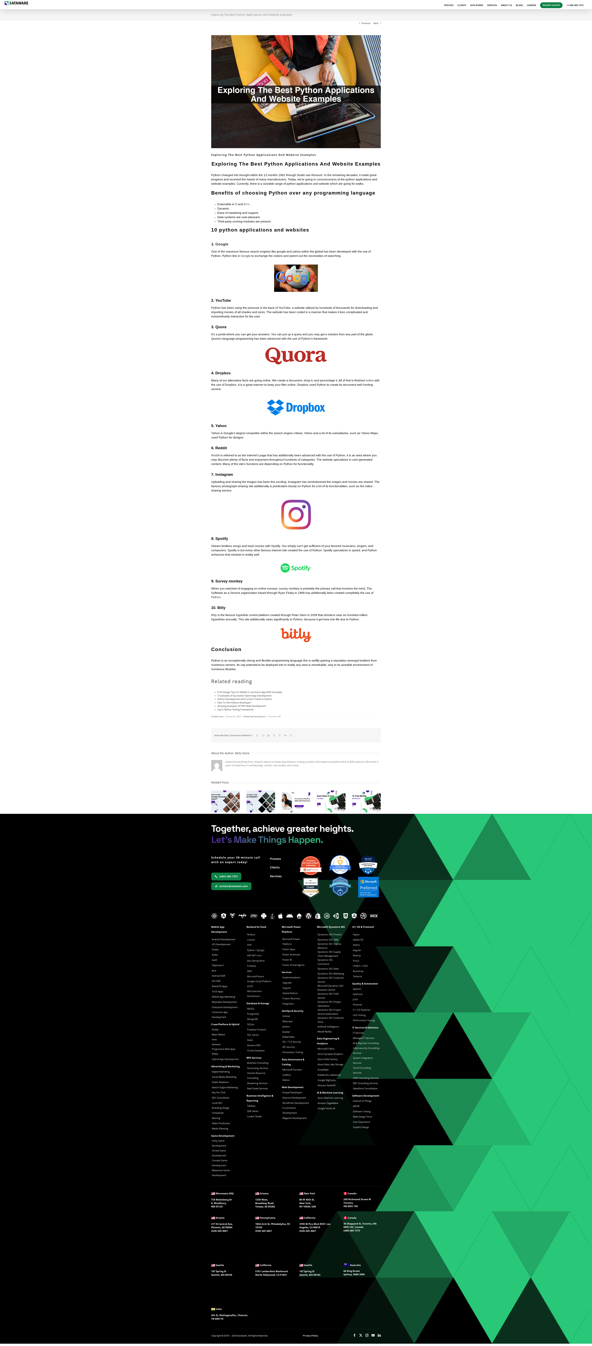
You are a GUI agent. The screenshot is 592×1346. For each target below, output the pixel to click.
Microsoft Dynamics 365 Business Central (330, 987)
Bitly (214, 615)
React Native (218, 1034)
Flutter (215, 1029)
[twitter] (360, 1335)
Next (376, 23)
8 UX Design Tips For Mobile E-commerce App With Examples (249, 692)
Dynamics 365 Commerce (325, 961)
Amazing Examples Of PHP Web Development (241, 705)
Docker (286, 1031)
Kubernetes (288, 1036)
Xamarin (216, 1044)
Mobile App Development (254, 716)
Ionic (214, 1039)
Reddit (215, 455)
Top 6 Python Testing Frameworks (235, 709)
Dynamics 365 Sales (328, 968)
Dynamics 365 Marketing (331, 973)
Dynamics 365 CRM (328, 939)
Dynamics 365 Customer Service (331, 979)
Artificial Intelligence (328, 1026)
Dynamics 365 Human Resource (329, 945)
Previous (366, 23)
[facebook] (354, 1335)
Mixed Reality (325, 1031)
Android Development (223, 939)
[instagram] (366, 1335)
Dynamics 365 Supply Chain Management (329, 953)
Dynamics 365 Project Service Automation (329, 1011)
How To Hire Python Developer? (234, 702)
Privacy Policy (310, 1335)
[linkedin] (379, 1335)
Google (221, 244)
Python (216, 597)
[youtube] (373, 1335)
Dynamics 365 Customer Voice (331, 1019)
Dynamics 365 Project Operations (329, 1003)
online (370, 380)
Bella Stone (219, 716)
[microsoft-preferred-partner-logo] (368, 877)
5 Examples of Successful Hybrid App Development (244, 695)
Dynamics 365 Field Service (328, 995)
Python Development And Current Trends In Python (244, 699)
